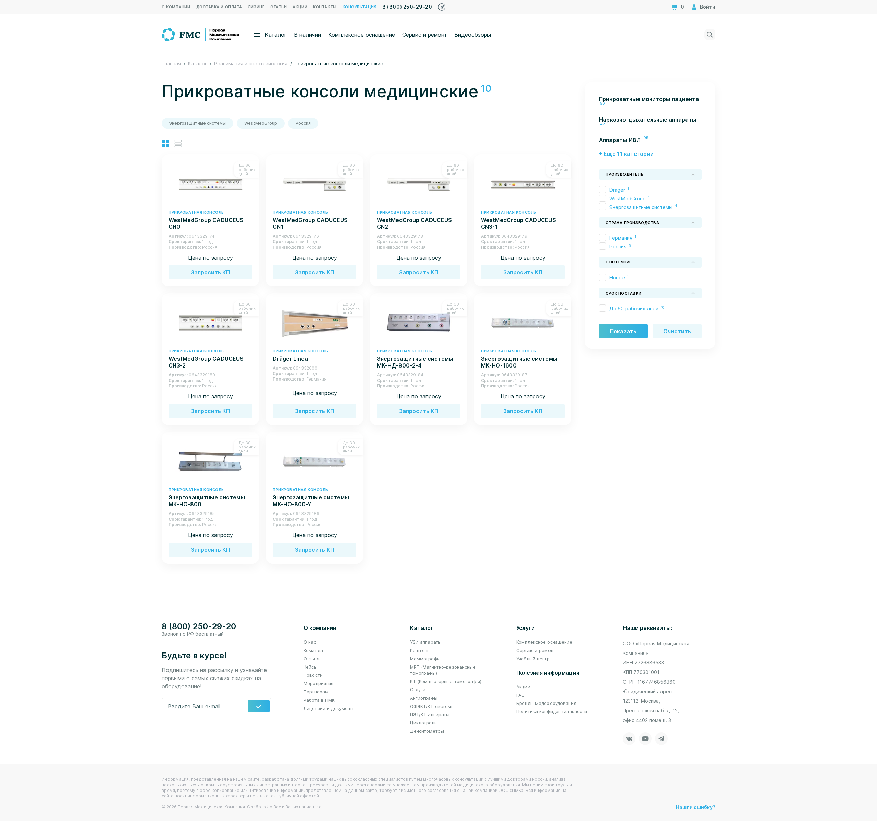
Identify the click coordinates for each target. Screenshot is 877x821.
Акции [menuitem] (300, 6)
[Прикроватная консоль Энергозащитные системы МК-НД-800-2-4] (418, 322)
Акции (523, 686)
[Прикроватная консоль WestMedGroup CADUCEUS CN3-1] (522, 183)
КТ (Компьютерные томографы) (446, 681)
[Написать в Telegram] (441, 5)
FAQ (520, 695)
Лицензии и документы (330, 708)
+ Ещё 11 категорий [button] (626, 153)
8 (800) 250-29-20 (407, 7)
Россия (303, 123)
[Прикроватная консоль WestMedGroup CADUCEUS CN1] (314, 183)
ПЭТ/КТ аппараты (430, 714)
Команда (313, 650)
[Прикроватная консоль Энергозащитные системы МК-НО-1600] (522, 322)
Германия (620, 238)
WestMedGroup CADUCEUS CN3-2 (206, 359)
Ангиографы (423, 698)
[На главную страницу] (201, 33)
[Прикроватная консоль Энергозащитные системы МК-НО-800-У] (314, 461)
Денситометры (427, 731)
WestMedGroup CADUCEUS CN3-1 (518, 220)
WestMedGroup (260, 123)
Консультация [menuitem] (360, 6)
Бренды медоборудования (546, 703)
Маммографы (425, 658)
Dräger (617, 190)
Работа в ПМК (319, 700)
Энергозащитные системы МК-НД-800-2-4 (415, 359)
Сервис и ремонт (424, 34)
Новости (313, 675)
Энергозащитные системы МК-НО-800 (207, 497)
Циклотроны (424, 722)
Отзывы (313, 658)
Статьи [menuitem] (278, 6)
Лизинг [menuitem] (256, 6)
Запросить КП (210, 272)
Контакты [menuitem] (324, 6)
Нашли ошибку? (695, 807)
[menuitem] (650, 102)
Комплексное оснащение (361, 34)
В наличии (307, 34)
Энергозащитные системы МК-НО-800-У (311, 497)
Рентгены (420, 650)
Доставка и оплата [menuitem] (219, 6)
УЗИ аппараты (426, 642)
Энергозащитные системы (197, 123)
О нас (310, 642)
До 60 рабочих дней (633, 308)
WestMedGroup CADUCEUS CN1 (310, 220)
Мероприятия (318, 683)
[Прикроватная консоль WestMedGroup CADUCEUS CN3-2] (210, 322)
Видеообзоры (472, 34)
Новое (617, 278)
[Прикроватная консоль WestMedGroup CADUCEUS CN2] (418, 183)
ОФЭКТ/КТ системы (432, 706)
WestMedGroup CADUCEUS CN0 (206, 220)
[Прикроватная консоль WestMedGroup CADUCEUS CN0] (210, 183)
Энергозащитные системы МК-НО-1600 (519, 359)
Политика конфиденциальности (552, 711)
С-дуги (418, 689)
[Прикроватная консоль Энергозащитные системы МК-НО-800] (210, 461)
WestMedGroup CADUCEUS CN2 (414, 220)
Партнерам (316, 691)
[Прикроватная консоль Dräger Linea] (314, 322)
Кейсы (311, 667)
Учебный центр (533, 658)
